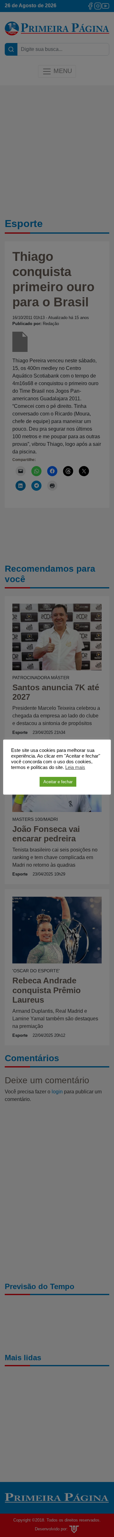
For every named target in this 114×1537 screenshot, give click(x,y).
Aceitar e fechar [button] (58, 781)
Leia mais (75, 767)
